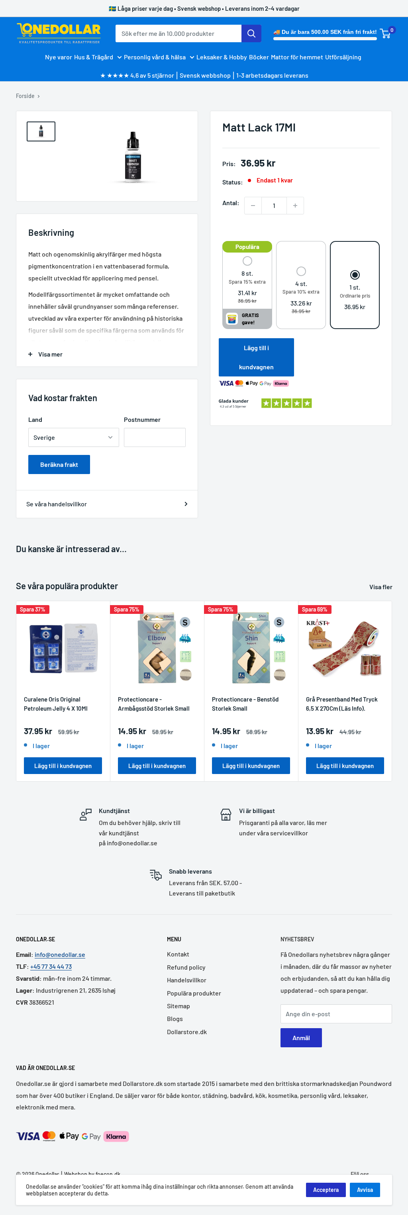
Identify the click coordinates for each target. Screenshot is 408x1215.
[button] (247, 280)
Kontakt (178, 954)
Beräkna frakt (59, 464)
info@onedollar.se (60, 954)
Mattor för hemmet (297, 57)
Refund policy (186, 967)
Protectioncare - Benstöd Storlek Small (245, 704)
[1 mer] (295, 205)
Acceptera (326, 1189)
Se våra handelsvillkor (56, 504)
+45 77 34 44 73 (51, 966)
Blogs (175, 1018)
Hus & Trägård (93, 57)
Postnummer (142, 419)
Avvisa (365, 1189)
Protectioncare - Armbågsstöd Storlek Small (154, 704)
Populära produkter (194, 993)
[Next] (392, 691)
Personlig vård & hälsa (155, 57)
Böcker (259, 57)
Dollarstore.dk (187, 1031)
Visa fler (381, 586)
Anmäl (301, 1037)
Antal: (230, 202)
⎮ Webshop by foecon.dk (89, 1174)
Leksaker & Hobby (221, 57)
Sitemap (178, 1005)
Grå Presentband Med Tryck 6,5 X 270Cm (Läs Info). (342, 704)
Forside (25, 95)
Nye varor (58, 57)
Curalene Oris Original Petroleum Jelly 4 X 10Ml (56, 704)
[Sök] (251, 33)
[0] (385, 33)
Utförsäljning (343, 57)
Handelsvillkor (186, 980)
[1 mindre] (253, 205)
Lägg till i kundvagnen (256, 357)
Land (35, 419)
